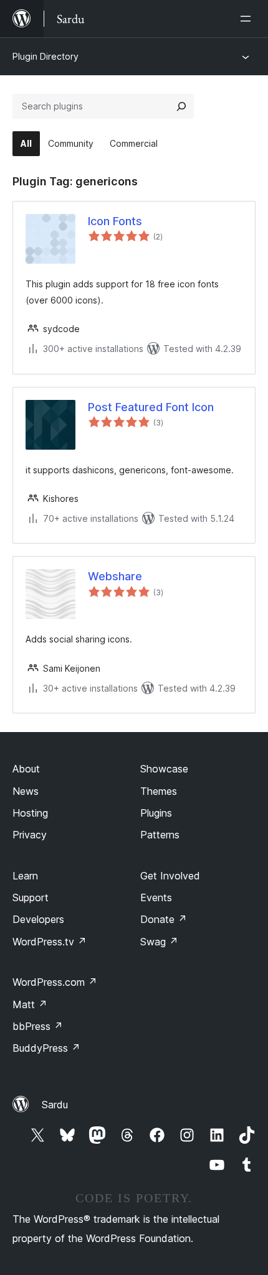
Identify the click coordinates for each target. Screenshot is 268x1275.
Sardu (55, 1104)
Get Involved (170, 875)
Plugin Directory (45, 56)
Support (30, 897)
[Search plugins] (181, 106)
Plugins (156, 813)
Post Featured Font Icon (151, 407)
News (25, 791)
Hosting (30, 813)
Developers (38, 919)
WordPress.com (54, 982)
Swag (159, 941)
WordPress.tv (49, 941)
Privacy (29, 834)
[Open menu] (248, 18)
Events (156, 897)
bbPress (37, 1026)
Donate (163, 919)
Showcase (164, 769)
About (26, 769)
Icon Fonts (115, 221)
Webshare (115, 576)
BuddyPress (46, 1048)
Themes (158, 791)
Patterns (159, 834)
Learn (25, 875)
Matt (29, 1004)
